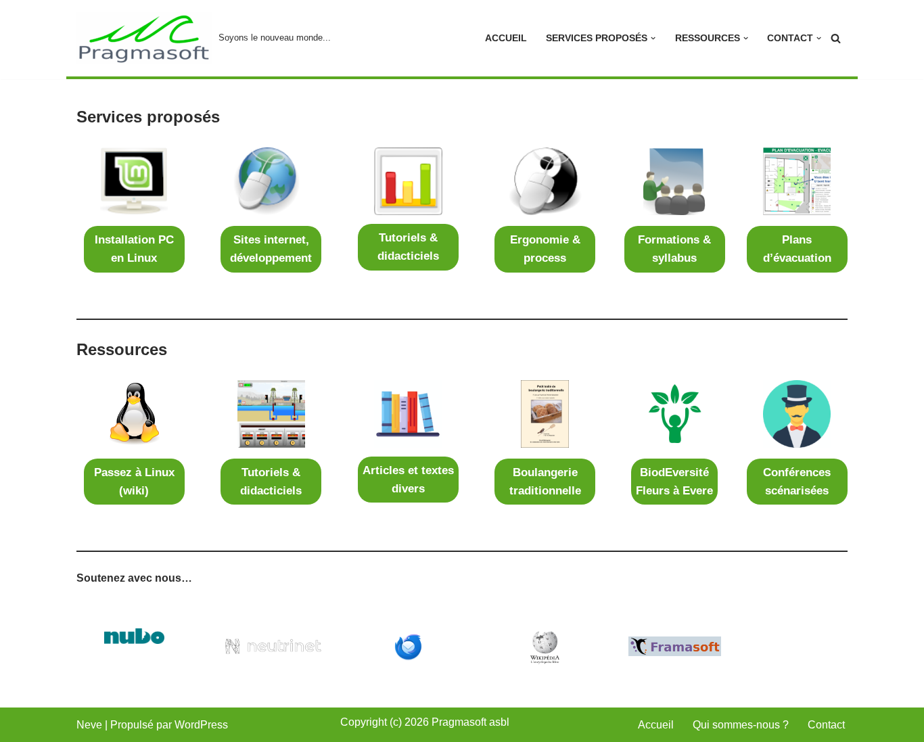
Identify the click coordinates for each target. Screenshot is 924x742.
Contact (826, 725)
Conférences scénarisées (797, 481)
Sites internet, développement (271, 248)
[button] (653, 38)
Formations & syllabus (674, 248)
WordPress (201, 725)
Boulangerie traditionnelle (545, 481)
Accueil (506, 37)
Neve (89, 725)
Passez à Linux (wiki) (134, 481)
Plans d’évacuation (797, 248)
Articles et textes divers (408, 479)
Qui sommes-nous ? (741, 725)
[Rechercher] (836, 38)
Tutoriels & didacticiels (408, 246)
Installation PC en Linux (134, 248)
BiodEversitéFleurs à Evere (674, 481)
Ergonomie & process (545, 248)
